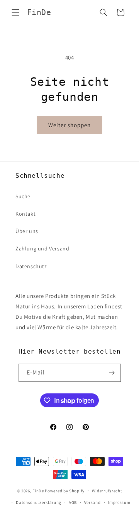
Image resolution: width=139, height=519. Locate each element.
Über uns (26, 231)
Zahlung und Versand (42, 248)
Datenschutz (31, 266)
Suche (23, 196)
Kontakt (25, 213)
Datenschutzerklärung (38, 502)
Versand (92, 502)
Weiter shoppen (69, 125)
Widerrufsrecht (107, 490)
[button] (15, 12)
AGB (73, 502)
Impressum (119, 502)
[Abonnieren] (111, 373)
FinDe (38, 490)
